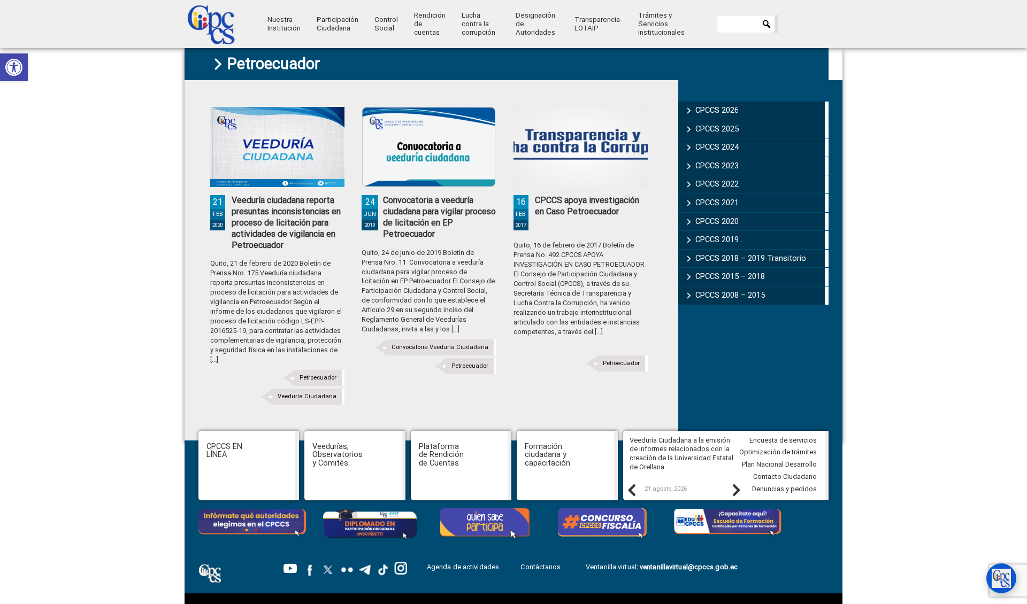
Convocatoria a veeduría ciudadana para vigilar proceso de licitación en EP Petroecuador (439, 216)
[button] (14, 67)
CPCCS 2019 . (718, 239)
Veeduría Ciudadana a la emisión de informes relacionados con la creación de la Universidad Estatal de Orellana (681, 453)
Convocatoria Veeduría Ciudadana (440, 347)
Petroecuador (318, 377)
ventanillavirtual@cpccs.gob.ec (689, 567)
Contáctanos (541, 567)
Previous (631, 490)
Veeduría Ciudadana (307, 396)
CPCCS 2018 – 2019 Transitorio (750, 258)
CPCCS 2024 (717, 147)
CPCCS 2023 (717, 166)
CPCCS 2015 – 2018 (730, 276)
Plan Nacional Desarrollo (779, 464)
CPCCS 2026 (717, 110)
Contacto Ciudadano (785, 477)
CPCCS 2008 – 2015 (730, 295)
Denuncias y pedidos (784, 489)
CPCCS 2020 (717, 221)
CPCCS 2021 (717, 202)
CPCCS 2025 (717, 129)
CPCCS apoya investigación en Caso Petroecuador (587, 205)
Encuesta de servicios (783, 440)
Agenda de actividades (463, 567)
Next (736, 490)
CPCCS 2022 (717, 184)
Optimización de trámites (778, 452)
